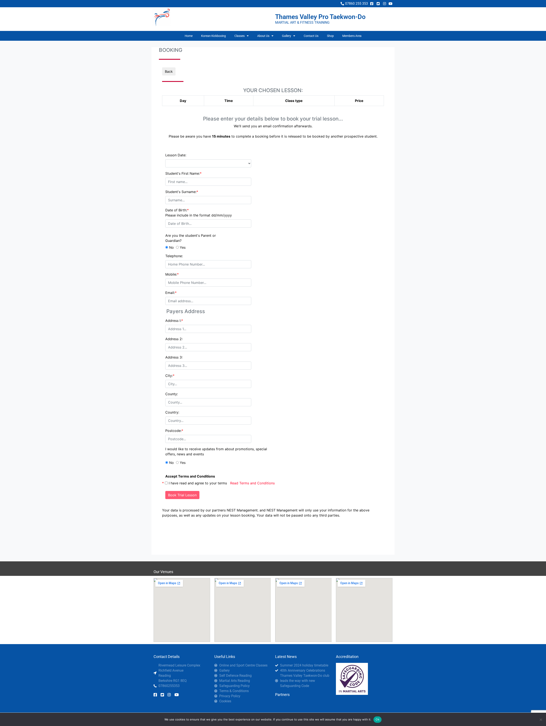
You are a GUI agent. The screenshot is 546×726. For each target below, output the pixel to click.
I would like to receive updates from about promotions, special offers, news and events (216, 451)
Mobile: (172, 274)
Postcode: (174, 430)
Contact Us (311, 36)
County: (171, 394)
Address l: (174, 320)
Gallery (286, 36)
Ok (377, 719)
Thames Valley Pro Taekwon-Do (320, 16)
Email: (171, 292)
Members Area (352, 36)
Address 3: (174, 357)
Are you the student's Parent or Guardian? (190, 238)
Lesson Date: (175, 155)
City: (169, 375)
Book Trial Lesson (182, 495)
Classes (239, 36)
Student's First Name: (183, 173)
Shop (330, 36)
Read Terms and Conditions (252, 483)
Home (189, 36)
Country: (172, 412)
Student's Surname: (181, 192)
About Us (263, 36)
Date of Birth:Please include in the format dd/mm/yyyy (198, 212)
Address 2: (174, 339)
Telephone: (174, 256)
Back (169, 71)
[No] (541, 719)
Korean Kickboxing (213, 36)
